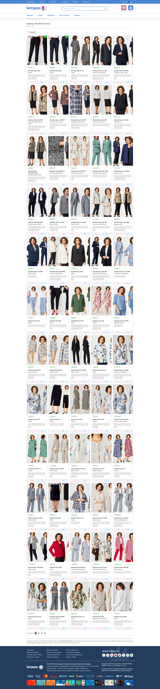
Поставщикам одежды (73, 652)
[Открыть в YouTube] (115, 655)
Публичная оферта (33, 652)
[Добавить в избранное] (32, 82)
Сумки (40, 15)
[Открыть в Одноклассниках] (103, 655)
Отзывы (75, 2)
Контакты (86, 2)
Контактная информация (74, 655)
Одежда (30, 15)
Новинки (51, 15)
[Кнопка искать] (105, 8)
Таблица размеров (53, 657)
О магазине (30, 2)
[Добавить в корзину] (42, 82)
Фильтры (32, 32)
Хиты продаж (64, 15)
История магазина (72, 650)
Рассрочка (53, 2)
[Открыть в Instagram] (107, 655)
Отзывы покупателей (53, 655)
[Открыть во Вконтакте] (111, 655)
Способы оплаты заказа (34, 655)
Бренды (77, 15)
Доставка (64, 2)
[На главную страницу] (37, 8)
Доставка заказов (52, 650)
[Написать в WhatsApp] (131, 655)
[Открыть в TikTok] (119, 655)
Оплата (42, 2)
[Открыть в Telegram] (123, 655)
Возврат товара (71, 657)
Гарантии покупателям (54, 652)
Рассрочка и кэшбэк (33, 657)
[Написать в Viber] (127, 655)
